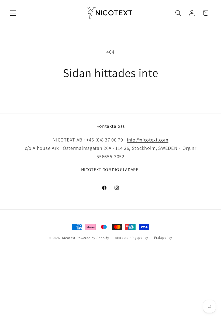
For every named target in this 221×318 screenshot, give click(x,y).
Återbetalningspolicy (131, 237)
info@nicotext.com (147, 139)
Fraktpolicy (163, 237)
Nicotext (68, 238)
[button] (13, 13)
